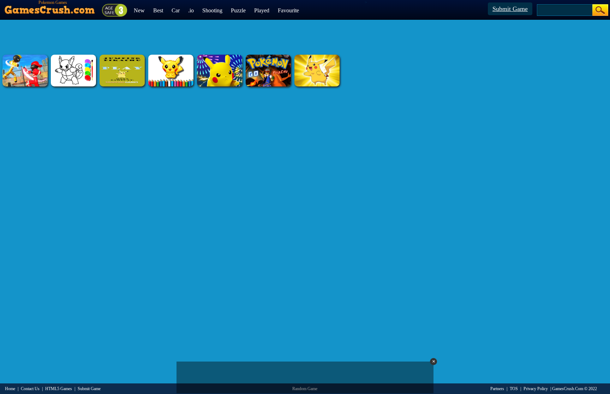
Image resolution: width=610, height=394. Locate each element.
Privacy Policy (536, 388)
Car (176, 10)
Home (10, 388)
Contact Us (30, 388)
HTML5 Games (58, 388)
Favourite (288, 10)
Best (158, 10)
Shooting (212, 10)
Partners (497, 388)
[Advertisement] (305, 37)
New (139, 10)
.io (191, 10)
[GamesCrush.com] (50, 8)
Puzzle (238, 10)
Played (261, 10)
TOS (514, 388)
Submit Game (510, 8)
